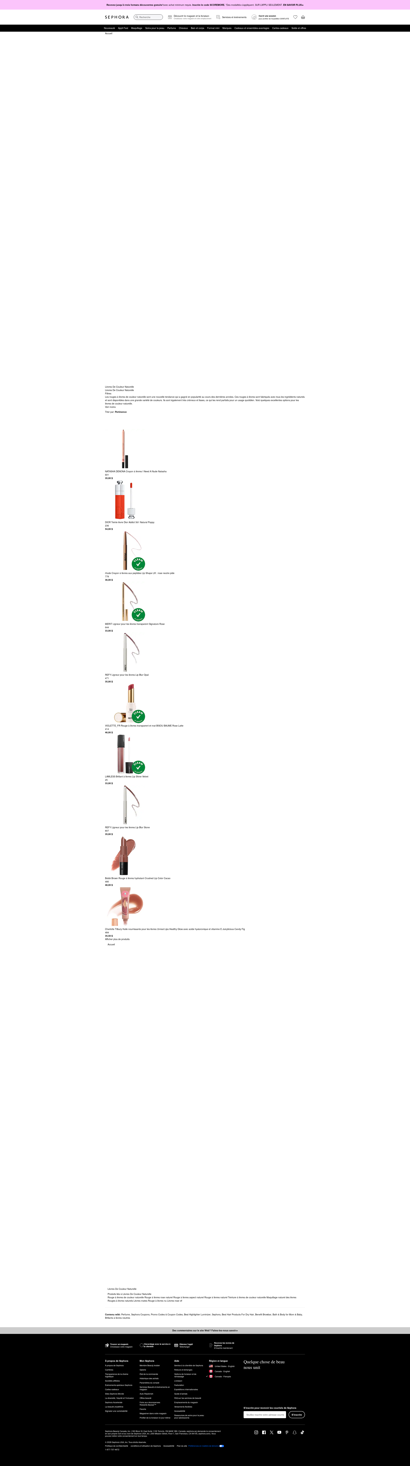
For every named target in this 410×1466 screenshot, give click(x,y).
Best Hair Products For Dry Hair (238, 1314)
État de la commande (149, 1374)
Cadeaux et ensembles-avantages (251, 28)
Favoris (143, 1409)
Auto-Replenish (146, 1393)
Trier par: (116, 411)
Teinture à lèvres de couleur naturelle (247, 1297)
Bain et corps (197, 28)
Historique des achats (149, 1378)
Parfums (171, 28)
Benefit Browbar (263, 1314)
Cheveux (183, 28)
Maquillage (136, 28)
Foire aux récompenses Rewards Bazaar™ (150, 1403)
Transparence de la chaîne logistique (116, 1375)
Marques (226, 28)
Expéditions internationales (186, 1389)
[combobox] (148, 17)
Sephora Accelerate (113, 1402)
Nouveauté (109, 28)
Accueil (108, 33)
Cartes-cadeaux (280, 28)
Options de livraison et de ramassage (185, 1375)
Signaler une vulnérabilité (116, 1411)
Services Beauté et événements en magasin (155, 1388)
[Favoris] (295, 17)
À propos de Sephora (114, 1365)
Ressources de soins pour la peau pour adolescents (189, 1416)
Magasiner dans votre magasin (153, 1413)
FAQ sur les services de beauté (187, 1398)
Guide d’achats (180, 1393)
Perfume (125, 1314)
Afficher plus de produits (117, 939)
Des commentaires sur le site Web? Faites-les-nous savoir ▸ (205, 1330)
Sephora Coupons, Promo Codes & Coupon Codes (157, 1314)
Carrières (109, 1369)
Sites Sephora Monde (114, 1393)
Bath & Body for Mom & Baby (287, 1314)
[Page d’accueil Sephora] (116, 17)
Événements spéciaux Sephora (118, 1385)
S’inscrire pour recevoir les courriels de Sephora (270, 1408)
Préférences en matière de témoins (203, 1446)
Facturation (179, 1385)
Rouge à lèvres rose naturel (158, 1297)
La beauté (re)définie (114, 1406)
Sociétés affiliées (112, 1380)
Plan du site (182, 1445)
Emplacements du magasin (186, 1402)
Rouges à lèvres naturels (121, 1300)
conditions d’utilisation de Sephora (146, 1445)
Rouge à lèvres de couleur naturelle (126, 1297)
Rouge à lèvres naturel (216, 1297)
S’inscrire (297, 1414)
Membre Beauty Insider (150, 1365)
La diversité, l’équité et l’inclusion (119, 1398)
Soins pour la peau (154, 28)
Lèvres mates (141, 1300)
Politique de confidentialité (116, 1445)
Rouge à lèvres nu (157, 1300)
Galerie (143, 1369)
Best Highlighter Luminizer (197, 1314)
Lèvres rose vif (174, 1300)
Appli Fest (123, 28)
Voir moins (110, 406)
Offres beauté (145, 1398)
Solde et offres (298, 28)
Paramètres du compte (149, 1382)
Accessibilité (179, 1411)
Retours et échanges (183, 1369)
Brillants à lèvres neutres (117, 1317)
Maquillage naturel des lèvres (281, 1297)
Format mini (213, 28)
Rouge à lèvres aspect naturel (188, 1297)
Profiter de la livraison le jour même (155, 1417)
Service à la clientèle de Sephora (188, 1365)
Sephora (216, 1314)
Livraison (178, 1380)
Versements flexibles (183, 1406)
